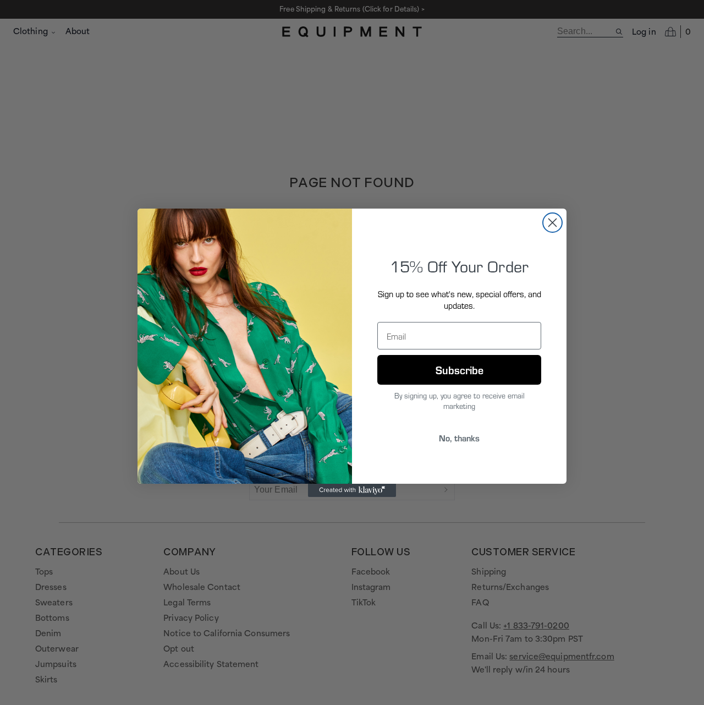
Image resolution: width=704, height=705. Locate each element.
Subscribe (459, 369)
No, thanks (459, 438)
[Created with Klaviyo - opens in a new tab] (352, 490)
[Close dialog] (552, 222)
